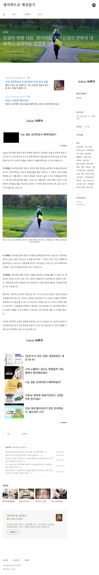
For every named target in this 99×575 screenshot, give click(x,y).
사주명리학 (90, 150)
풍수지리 (90, 180)
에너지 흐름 (80, 187)
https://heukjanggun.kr (15, 78)
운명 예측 (90, 163)
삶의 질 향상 (80, 163)
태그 (15, 14)
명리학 (8, 447)
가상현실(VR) (89, 177)
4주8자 (5, 560)
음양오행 (90, 170)
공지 (40, 14)
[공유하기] (12, 434)
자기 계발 (79, 153)
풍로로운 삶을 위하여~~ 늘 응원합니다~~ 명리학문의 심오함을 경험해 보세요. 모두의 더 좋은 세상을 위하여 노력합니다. (30, 525)
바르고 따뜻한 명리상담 (16, 100)
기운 (93, 167)
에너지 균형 (90, 174)
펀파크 (27, 560)
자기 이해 (88, 147)
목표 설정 (89, 187)
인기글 (86, 126)
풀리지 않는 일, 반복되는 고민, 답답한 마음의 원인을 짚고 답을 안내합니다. (27, 86)
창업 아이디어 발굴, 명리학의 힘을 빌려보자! (22, 455)
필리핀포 (16, 560)
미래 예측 (79, 147)
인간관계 (88, 153)
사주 (84, 180)
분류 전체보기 (81, 93)
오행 (78, 174)
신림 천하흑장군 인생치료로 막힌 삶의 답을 (26, 81)
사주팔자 (91, 184)
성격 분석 (79, 177)
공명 (82, 167)
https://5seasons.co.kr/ (15, 96)
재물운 (78, 157)
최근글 (78, 126)
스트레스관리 (81, 170)
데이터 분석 (80, 150)
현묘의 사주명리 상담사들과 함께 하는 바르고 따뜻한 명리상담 (32, 103)
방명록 (27, 14)
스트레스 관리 (81, 184)
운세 (82, 174)
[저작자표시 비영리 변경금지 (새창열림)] (33, 434)
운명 (78, 167)
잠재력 (78, 160)
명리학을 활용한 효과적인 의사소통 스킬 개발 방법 (24, 452)
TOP (94, 561)
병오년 (88, 167)
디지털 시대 (87, 157)
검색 (88, 5)
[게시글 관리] (15, 434)
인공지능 (86, 160)
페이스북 (78, 214)
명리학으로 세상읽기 (19, 5)
